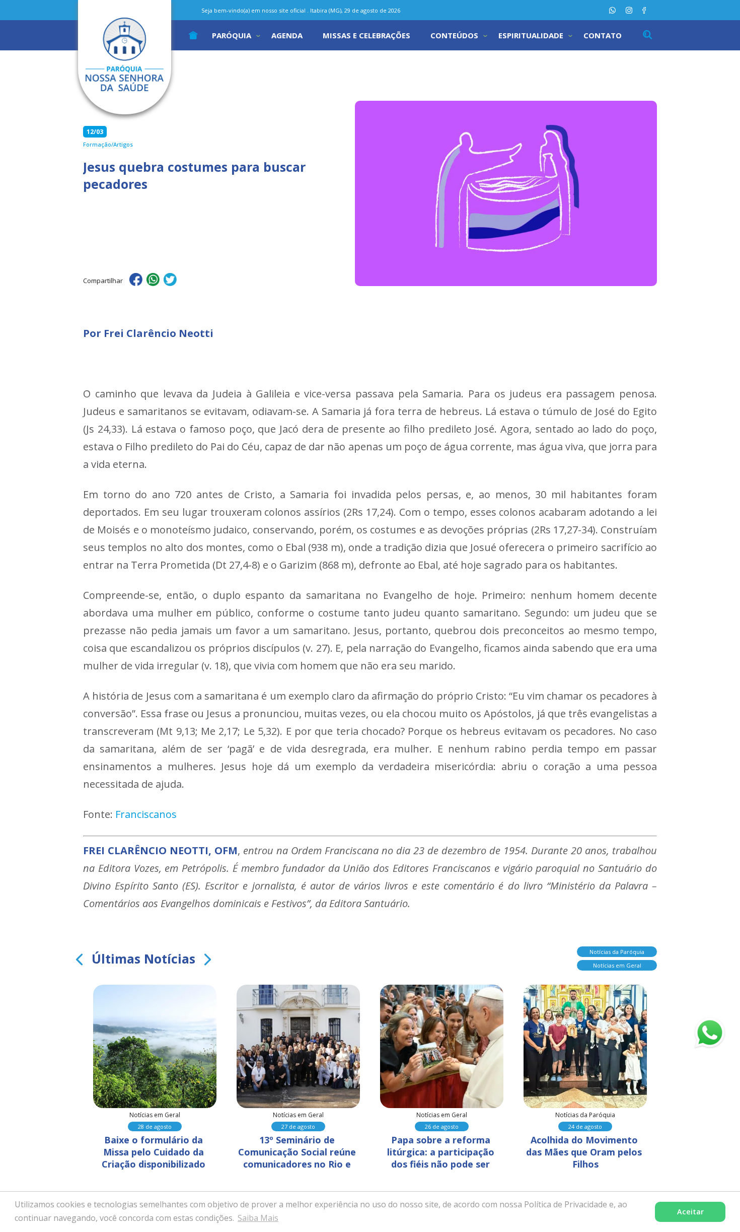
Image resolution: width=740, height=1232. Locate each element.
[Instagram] (629, 10)
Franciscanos (146, 814)
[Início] (193, 35)
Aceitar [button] (690, 1211)
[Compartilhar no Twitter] (170, 281)
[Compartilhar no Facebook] (135, 281)
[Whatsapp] (612, 10)
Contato (602, 35)
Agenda (287, 35)
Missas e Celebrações (366, 35)
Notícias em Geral (617, 965)
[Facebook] (644, 10)
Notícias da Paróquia (616, 951)
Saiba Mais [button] (258, 1217)
